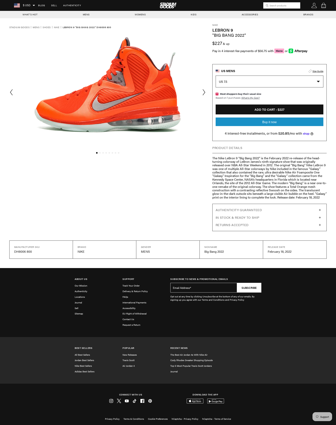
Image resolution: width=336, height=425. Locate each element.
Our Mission (81, 285)
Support (128, 279)
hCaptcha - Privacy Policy (185, 419)
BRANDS (308, 14)
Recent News (179, 348)
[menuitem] (41, 5)
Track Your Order (131, 285)
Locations (80, 297)
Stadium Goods (19, 27)
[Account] (314, 5)
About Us (81, 279)
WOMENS (140, 14)
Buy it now (269, 122)
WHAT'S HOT (30, 14)
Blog (41, 5)
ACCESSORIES (250, 14)
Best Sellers (83, 348)
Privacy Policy (112, 419)
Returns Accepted (232, 225)
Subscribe (249, 288)
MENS (86, 14)
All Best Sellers (82, 354)
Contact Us (128, 319)
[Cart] (323, 5)
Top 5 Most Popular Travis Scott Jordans (191, 366)
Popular (128, 348)
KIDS (193, 14)
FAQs (125, 297)
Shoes (47, 27)
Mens (36, 27)
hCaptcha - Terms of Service (216, 419)
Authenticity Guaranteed (239, 210)
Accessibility (129, 308)
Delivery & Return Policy (135, 291)
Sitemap (79, 313)
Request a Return (131, 325)
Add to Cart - (269, 109)
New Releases (129, 354)
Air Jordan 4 (128, 366)
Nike (57, 27)
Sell (54, 5)
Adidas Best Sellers (84, 371)
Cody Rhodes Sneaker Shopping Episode (191, 360)
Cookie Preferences (158, 419)
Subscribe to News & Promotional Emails (199, 279)
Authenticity (72, 5)
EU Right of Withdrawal (134, 313)
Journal (78, 302)
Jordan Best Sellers (84, 360)
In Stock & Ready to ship (237, 217)
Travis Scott (128, 360)
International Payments (134, 302)
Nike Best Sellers (83, 366)
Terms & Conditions (133, 419)
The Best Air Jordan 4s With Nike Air (188, 354)
